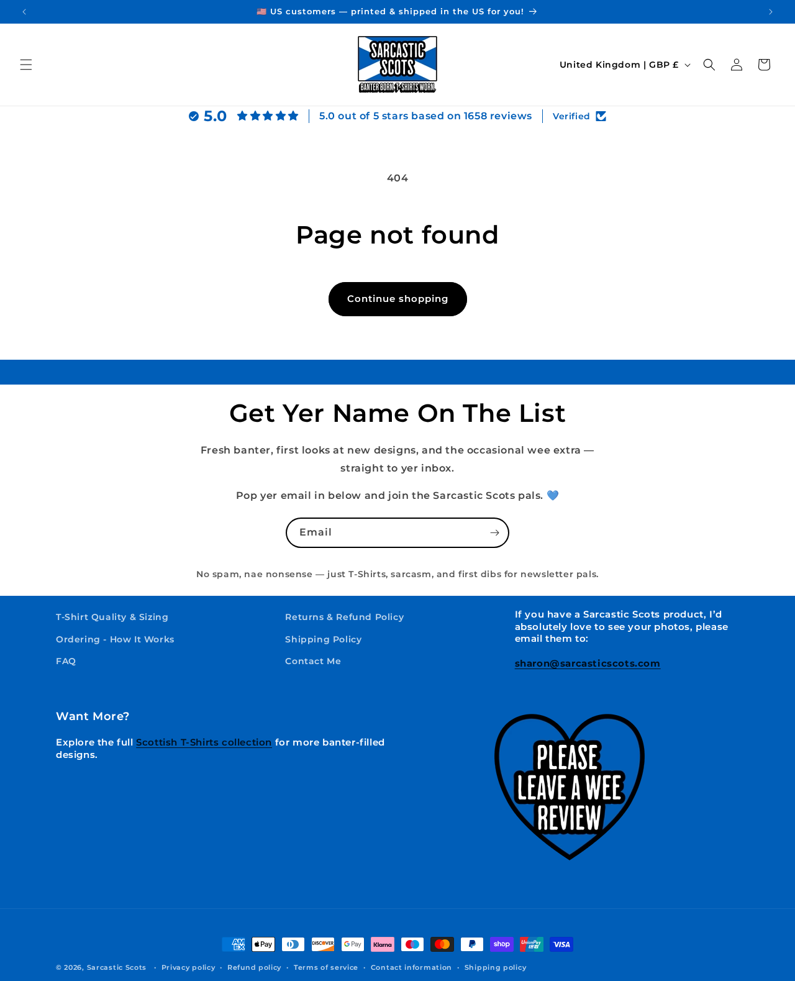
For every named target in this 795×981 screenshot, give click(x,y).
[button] (26, 64)
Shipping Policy (323, 639)
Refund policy (254, 967)
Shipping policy (496, 967)
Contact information (411, 967)
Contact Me (313, 661)
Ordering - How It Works (115, 639)
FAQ (66, 661)
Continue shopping (397, 298)
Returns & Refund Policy (344, 617)
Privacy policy (188, 967)
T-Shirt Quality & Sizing (112, 617)
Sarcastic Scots (117, 967)
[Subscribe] (494, 533)
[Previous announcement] (24, 12)
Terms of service (326, 967)
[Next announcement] (770, 12)
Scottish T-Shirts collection (204, 742)
